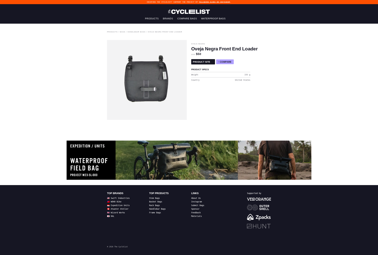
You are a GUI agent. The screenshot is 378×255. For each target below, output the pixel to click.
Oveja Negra (198, 44)
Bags (122, 32)
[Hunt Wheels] (259, 226)
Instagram (196, 201)
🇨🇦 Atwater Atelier (117, 209)
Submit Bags (197, 205)
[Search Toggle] (231, 18)
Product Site (202, 62)
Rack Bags (154, 205)
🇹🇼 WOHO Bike (114, 201)
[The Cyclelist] (189, 11)
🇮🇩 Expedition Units (118, 205)
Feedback (196, 212)
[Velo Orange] (259, 199)
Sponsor (195, 209)
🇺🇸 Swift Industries (118, 198)
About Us (196, 198)
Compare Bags (187, 18)
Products (152, 18)
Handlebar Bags (137, 32)
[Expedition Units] (189, 160)
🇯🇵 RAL (110, 216)
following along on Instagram (214, 2)
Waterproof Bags (213, 18)
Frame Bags (155, 212)
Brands (168, 18)
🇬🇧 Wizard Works (116, 212)
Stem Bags (154, 198)
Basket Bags (155, 201)
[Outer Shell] (259, 207)
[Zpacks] (259, 217)
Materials (196, 216)
